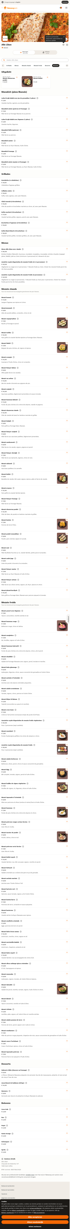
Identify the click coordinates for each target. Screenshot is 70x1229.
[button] (9, 7)
